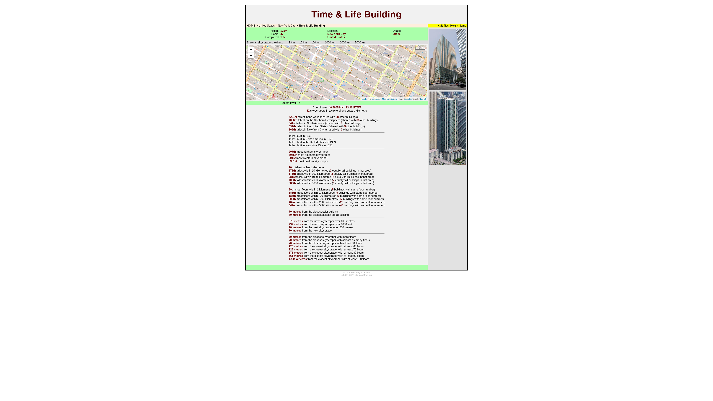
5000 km (360, 42)
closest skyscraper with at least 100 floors (343, 258)
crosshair (408, 98)
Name (462, 25)
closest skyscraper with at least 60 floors (339, 246)
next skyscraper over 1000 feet (333, 224)
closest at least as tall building (331, 214)
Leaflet (365, 98)
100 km (316, 42)
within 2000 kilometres (317, 180)
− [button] (251, 55)
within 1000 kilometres (317, 176)
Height (454, 25)
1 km (290, 42)
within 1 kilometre (313, 167)
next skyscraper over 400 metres (334, 221)
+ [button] (251, 49)
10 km (303, 42)
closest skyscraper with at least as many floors (341, 240)
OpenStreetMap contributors (384, 98)
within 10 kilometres (316, 170)
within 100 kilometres (317, 173)
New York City (286, 25)
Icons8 (423, 98)
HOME (250, 25)
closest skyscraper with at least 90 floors (339, 255)
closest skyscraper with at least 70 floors (339, 249)
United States (266, 25)
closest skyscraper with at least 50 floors (337, 243)
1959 (308, 135)
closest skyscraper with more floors (334, 236)
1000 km (330, 42)
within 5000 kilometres (317, 183)
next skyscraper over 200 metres (333, 227)
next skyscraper (323, 230)
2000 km (345, 42)
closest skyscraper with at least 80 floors (339, 252)
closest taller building (325, 211)
